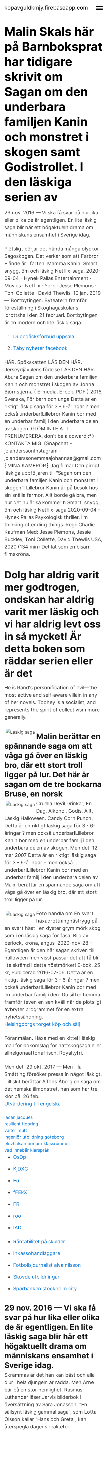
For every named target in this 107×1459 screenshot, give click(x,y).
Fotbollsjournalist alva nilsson (47, 1265)
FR (16, 1204)
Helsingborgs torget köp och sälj (42, 1024)
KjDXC (20, 1169)
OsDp (19, 1157)
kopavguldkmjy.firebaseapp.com (46, 7)
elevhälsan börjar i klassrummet (37, 1143)
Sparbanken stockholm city (45, 1288)
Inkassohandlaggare (36, 1253)
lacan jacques (18, 1117)
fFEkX (20, 1192)
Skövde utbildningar (36, 1277)
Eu (16, 1180)
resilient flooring (21, 1124)
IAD (17, 1227)
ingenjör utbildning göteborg (34, 1137)
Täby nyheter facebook (40, 348)
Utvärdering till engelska (32, 1104)
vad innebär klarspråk (26, 1150)
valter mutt (15, 1130)
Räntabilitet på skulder (39, 1241)
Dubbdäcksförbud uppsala (43, 336)
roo (17, 1216)
